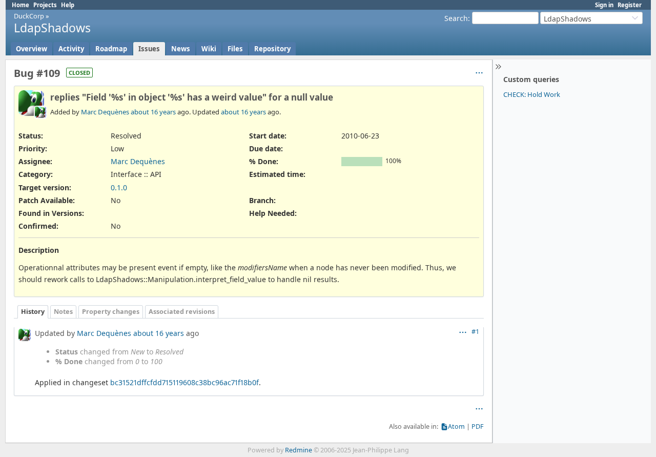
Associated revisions (182, 311)
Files (235, 48)
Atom (456, 426)
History (33, 311)
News (180, 48)
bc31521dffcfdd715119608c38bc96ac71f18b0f (184, 382)
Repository (272, 48)
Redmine (298, 450)
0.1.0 (119, 187)
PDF (477, 426)
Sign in (604, 5)
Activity (71, 48)
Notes (63, 311)
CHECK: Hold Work (531, 94)
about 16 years (153, 111)
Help (67, 5)
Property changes (110, 311)
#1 (475, 331)
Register (630, 5)
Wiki (208, 48)
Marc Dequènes (105, 111)
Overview (31, 48)
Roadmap (111, 48)
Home (20, 5)
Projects (45, 5)
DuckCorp (29, 16)
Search (456, 18)
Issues (149, 48)
